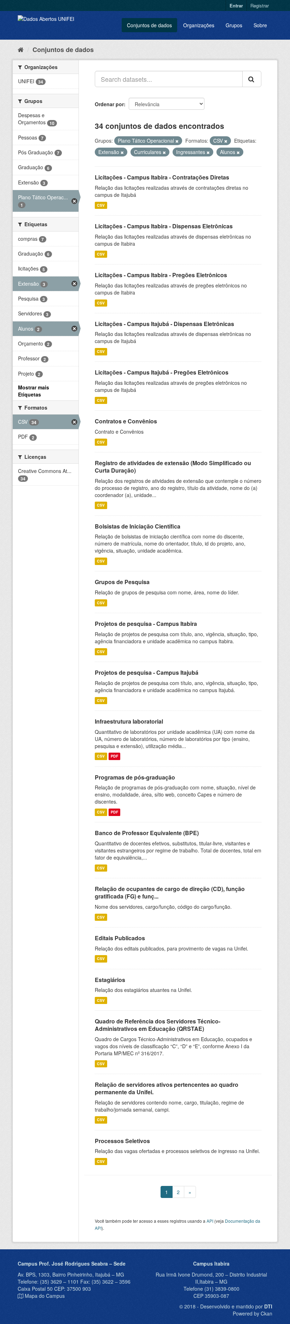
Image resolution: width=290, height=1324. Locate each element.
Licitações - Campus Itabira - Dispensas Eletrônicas (164, 226)
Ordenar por (109, 104)
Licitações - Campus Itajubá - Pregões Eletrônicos (161, 372)
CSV (101, 205)
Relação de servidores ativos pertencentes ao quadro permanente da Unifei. (166, 1088)
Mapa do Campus (45, 1295)
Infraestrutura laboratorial (129, 721)
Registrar (259, 5)
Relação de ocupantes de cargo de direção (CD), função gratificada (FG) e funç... (170, 892)
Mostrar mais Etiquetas (33, 391)
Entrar (236, 5)
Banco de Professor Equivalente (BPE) (147, 833)
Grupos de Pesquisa (122, 582)
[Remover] (177, 141)
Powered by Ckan (252, 1313)
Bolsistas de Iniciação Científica (137, 526)
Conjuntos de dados (149, 25)
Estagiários (110, 980)
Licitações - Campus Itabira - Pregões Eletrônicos (161, 275)
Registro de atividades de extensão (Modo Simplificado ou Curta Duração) (173, 466)
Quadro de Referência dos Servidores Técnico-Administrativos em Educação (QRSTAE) (157, 1025)
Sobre (260, 25)
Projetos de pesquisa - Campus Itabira (146, 624)
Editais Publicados (120, 938)
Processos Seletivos (122, 1141)
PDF (114, 756)
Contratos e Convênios (126, 421)
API (210, 1221)
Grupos (234, 25)
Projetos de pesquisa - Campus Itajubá (146, 672)
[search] (251, 79)
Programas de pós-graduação (135, 777)
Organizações (198, 25)
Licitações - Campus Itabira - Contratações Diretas (162, 177)
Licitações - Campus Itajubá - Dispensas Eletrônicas (164, 324)
